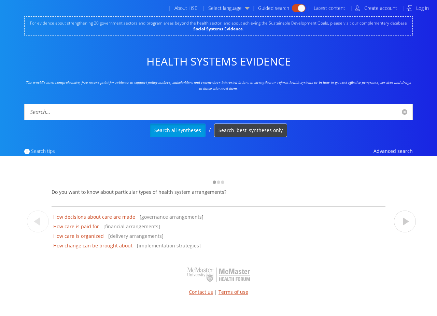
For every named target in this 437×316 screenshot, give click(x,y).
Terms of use (233, 292)
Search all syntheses (177, 130)
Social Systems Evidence (218, 29)
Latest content (329, 8)
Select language (225, 8)
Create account (380, 8)
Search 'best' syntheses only (250, 130)
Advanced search (393, 151)
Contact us (201, 292)
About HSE (185, 8)
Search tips (43, 151)
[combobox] (218, 112)
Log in (422, 8)
